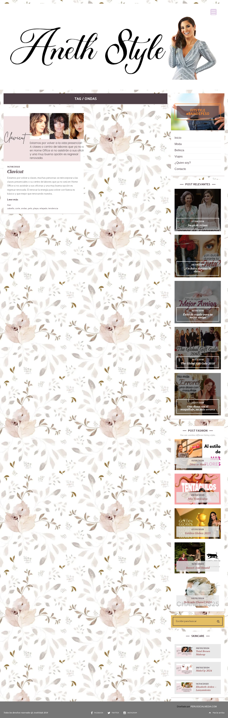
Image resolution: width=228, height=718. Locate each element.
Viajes (179, 156)
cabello (10, 208)
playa (35, 208)
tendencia (53, 208)
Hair (9, 205)
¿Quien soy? (183, 162)
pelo (30, 208)
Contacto (180, 168)
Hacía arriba (218, 712)
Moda (178, 144)
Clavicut (15, 171)
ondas (24, 208)
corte (17, 208)
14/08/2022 (13, 166)
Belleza (179, 150)
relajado (43, 208)
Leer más (12, 199)
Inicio (178, 137)
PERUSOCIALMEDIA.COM (204, 706)
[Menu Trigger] (213, 12)
